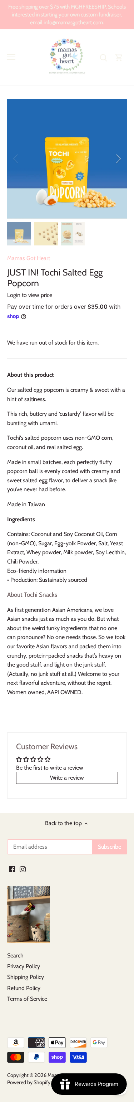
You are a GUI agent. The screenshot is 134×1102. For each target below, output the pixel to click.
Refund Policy (23, 988)
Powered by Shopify (28, 1082)
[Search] (103, 57)
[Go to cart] (119, 57)
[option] (67, 159)
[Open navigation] (11, 57)
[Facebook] (12, 869)
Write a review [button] (67, 777)
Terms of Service (27, 998)
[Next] (118, 159)
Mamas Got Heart (28, 258)
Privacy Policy (23, 966)
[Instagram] (23, 869)
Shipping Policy (25, 977)
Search (15, 955)
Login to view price (29, 295)
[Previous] (16, 159)
